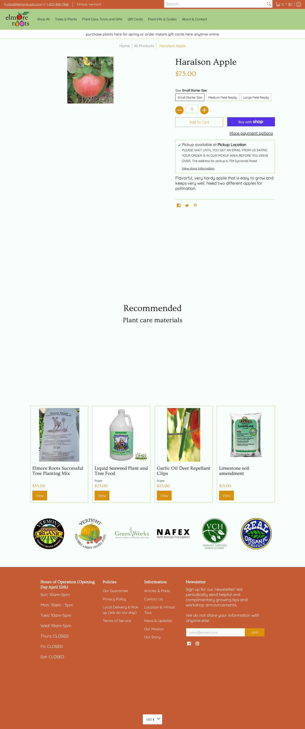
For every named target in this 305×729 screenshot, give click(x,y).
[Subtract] (179, 110)
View (40, 495)
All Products (144, 45)
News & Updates (158, 620)
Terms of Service (117, 620)
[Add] (204, 110)
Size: (191, 90)
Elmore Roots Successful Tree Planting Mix (57, 471)
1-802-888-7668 (57, 4)
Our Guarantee (115, 590)
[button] (283, 4)
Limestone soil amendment (234, 471)
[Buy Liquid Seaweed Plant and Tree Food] (121, 435)
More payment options (251, 133)
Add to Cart (199, 122)
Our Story (152, 637)
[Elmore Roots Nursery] (17, 19)
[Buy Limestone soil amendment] (246, 435)
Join (254, 632)
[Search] (268, 4)
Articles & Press (157, 590)
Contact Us (153, 599)
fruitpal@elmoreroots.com (23, 4)
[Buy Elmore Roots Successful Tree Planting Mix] (59, 435)
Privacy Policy (114, 599)
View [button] (102, 495)
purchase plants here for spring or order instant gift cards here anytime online (152, 34)
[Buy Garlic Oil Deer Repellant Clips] (183, 435)
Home (124, 45)
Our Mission (154, 629)
